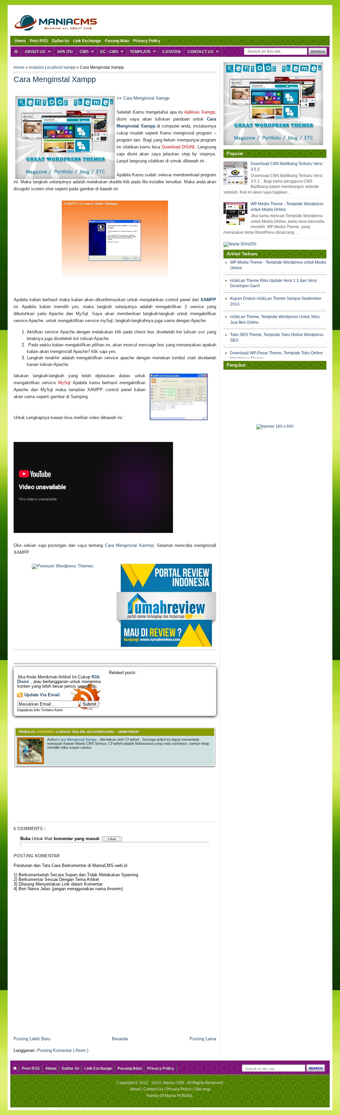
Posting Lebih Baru (32, 1039)
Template (140, 51)
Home (20, 41)
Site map (203, 1089)
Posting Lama (203, 1039)
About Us (35, 51)
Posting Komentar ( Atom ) (62, 1050)
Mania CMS (174, 1082)
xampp (70, 67)
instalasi (37, 67)
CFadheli (46, 732)
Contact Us (200, 51)
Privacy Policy (146, 41)
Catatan (171, 51)
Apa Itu (65, 51)
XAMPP (208, 299)
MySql (64, 382)
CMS (84, 51)
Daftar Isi (60, 41)
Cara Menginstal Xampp (146, 98)
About (50, 1068)
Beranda (120, 1039)
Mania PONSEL (179, 1095)
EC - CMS (109, 51)
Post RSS (39, 41)
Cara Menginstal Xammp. (130, 545)
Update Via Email (42, 695)
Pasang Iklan (117, 41)
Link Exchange (87, 41)
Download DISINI (178, 146)
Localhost (54, 67)
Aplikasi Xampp (199, 112)
